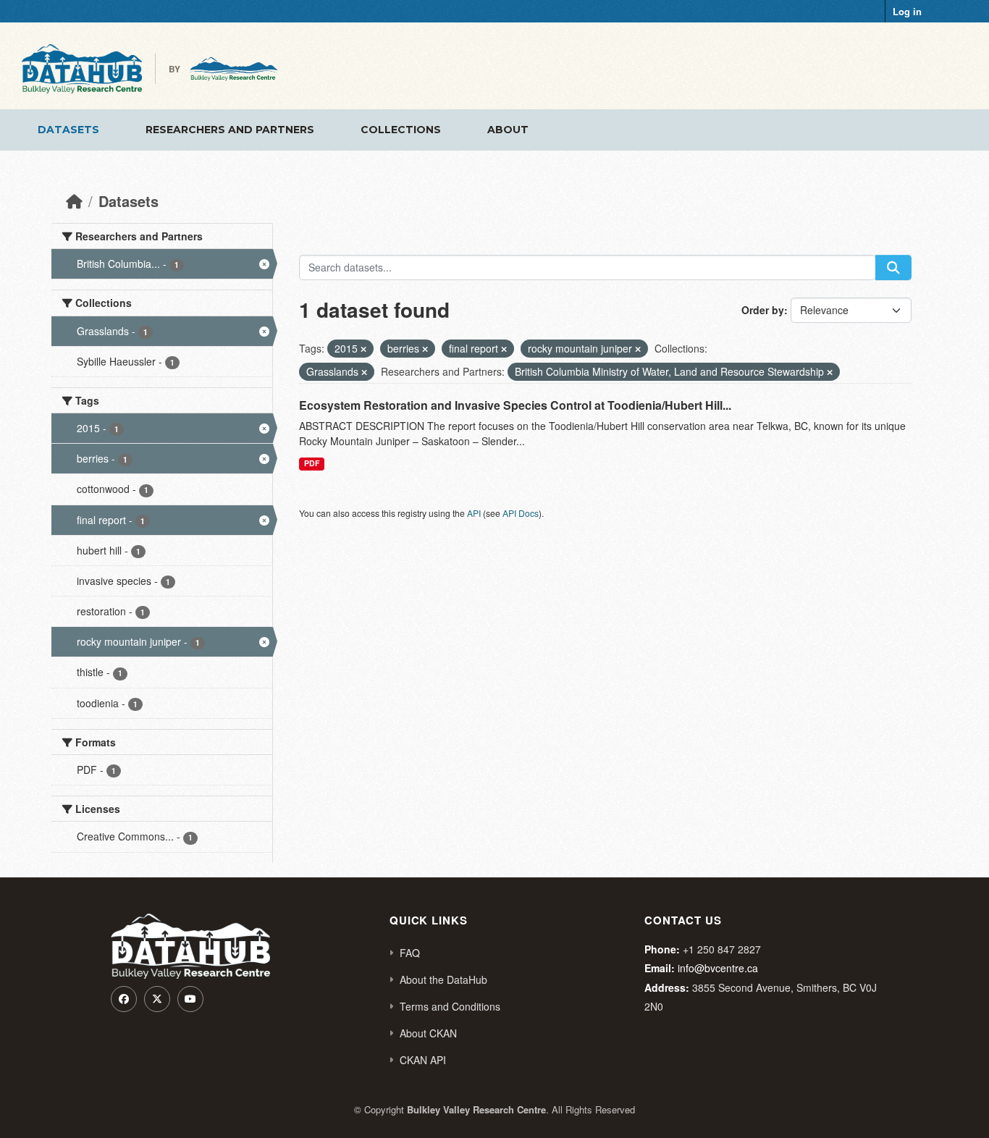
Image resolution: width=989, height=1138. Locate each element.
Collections (401, 129)
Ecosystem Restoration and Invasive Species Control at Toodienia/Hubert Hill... (515, 405)
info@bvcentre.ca (718, 968)
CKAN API (423, 1060)
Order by (762, 310)
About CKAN (428, 1033)
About (508, 129)
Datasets (68, 129)
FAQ (410, 952)
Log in (907, 11)
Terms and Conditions (450, 1006)
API (474, 513)
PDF (311, 463)
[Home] (74, 200)
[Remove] (363, 349)
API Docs (520, 513)
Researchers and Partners (230, 129)
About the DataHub (443, 979)
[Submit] (893, 267)
